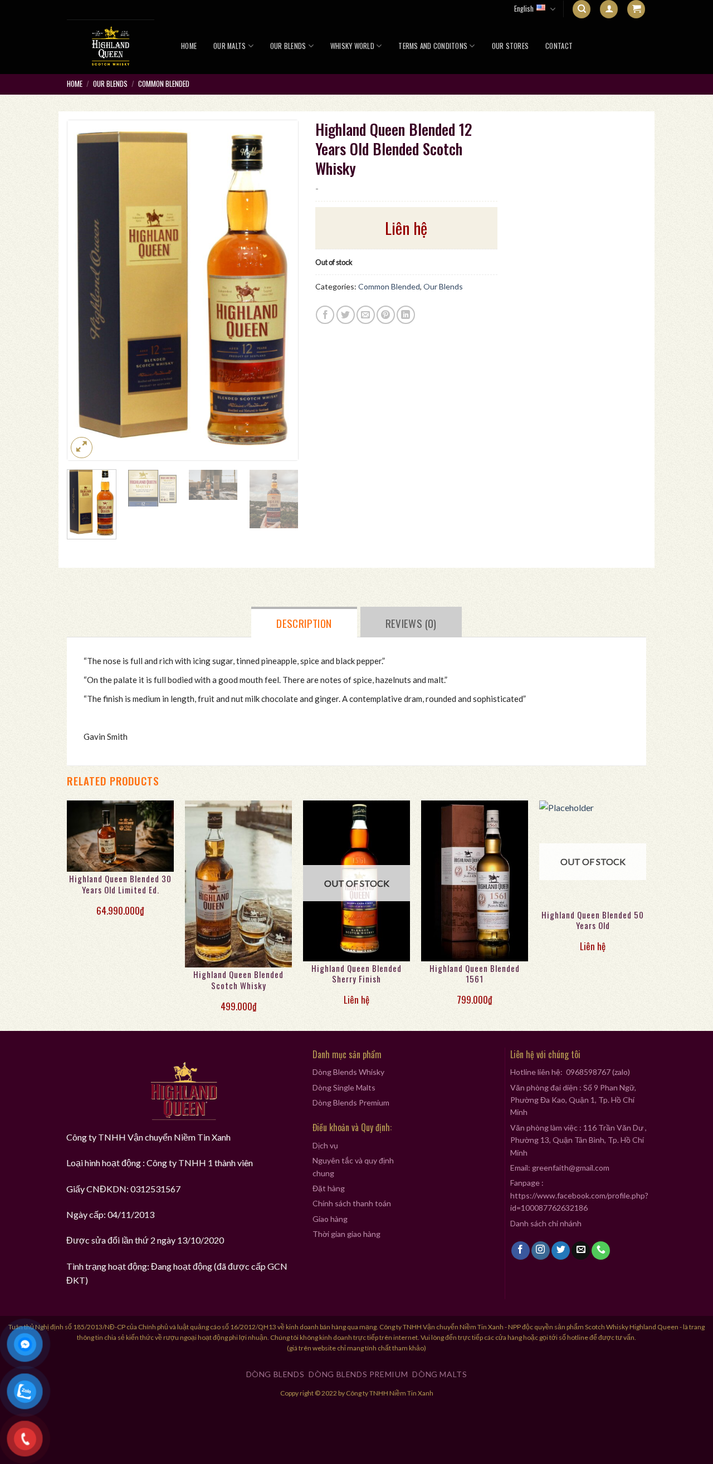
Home (189, 46)
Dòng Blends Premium (350, 1102)
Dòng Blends (275, 1374)
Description (303, 623)
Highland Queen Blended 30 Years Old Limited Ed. (120, 884)
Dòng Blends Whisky (348, 1072)
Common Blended (163, 83)
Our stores (510, 46)
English (524, 8)
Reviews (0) (411, 623)
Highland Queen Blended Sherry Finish (356, 974)
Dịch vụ (325, 1145)
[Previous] (86, 290)
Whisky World (352, 46)
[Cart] (636, 9)
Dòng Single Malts (343, 1087)
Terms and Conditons (432, 46)
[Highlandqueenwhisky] (111, 46)
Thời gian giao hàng (346, 1234)
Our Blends (288, 46)
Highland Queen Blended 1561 (474, 974)
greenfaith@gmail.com (570, 1167)
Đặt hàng (328, 1188)
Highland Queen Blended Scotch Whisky (238, 980)
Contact (559, 46)
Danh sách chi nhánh (546, 1223)
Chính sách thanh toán (351, 1203)
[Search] (581, 9)
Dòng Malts (439, 1374)
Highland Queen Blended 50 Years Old (592, 921)
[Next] (279, 290)
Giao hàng (330, 1219)
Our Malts (229, 46)
